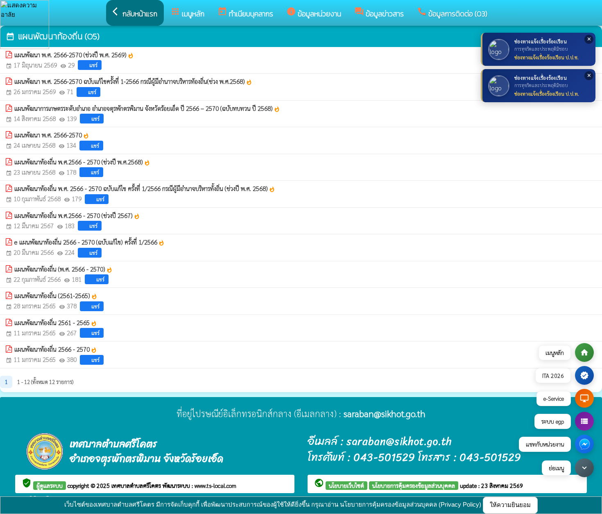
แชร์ (93, 65)
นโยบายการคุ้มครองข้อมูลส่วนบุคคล (413, 485)
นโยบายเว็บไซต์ (346, 485)
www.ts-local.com (215, 485)
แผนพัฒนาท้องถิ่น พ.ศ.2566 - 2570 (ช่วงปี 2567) (77, 215)
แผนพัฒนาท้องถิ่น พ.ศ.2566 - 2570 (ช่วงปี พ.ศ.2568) (82, 162)
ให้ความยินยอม (510, 504)
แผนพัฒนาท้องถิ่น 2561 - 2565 (55, 323)
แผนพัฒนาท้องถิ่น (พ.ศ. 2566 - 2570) (63, 269)
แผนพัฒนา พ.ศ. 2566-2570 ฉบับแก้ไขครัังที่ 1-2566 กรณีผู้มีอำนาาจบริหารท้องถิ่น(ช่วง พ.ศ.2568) (133, 81)
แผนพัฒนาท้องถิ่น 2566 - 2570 (55, 349)
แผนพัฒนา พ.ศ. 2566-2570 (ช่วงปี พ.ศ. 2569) (74, 55)
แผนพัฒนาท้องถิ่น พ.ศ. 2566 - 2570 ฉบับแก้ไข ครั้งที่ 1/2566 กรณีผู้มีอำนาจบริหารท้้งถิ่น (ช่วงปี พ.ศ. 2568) (144, 188)
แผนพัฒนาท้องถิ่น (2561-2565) (55, 296)
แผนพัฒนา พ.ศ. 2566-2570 (51, 135)
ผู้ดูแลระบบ (49, 485)
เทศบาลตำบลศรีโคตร (137, 485)
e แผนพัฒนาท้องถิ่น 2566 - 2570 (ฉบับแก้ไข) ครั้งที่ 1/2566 (89, 242)
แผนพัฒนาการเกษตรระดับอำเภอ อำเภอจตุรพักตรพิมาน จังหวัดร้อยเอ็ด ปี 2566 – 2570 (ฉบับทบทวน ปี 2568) (147, 108)
